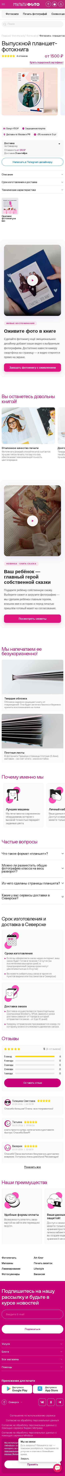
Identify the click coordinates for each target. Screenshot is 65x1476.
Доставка (11, 144)
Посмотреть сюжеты (32, 618)
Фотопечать (9, 1257)
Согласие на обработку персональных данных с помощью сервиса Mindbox (29, 1434)
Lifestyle (39, 1268)
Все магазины (10, 1359)
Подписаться (32, 1329)
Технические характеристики (19, 189)
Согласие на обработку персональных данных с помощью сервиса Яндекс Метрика (29, 1426)
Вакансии (39, 1274)
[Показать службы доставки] (59, 144)
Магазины (7, 1263)
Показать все (32, 1167)
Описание (7, 174)
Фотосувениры (11, 1274)
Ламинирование (11, 1268)
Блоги (5, 1351)
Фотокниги (12, 13)
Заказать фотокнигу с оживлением (32, 367)
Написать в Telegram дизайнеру (32, 161)
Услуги (6, 1343)
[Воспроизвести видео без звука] (32, 280)
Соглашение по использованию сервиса (32, 1415)
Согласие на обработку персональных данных (32, 1420)
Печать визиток (43, 1263)
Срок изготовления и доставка (19, 182)
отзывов (22, 56)
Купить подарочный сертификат (46, 62)
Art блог (38, 1257)
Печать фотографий (35, 13)
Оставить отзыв (32, 1082)
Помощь (7, 1367)
